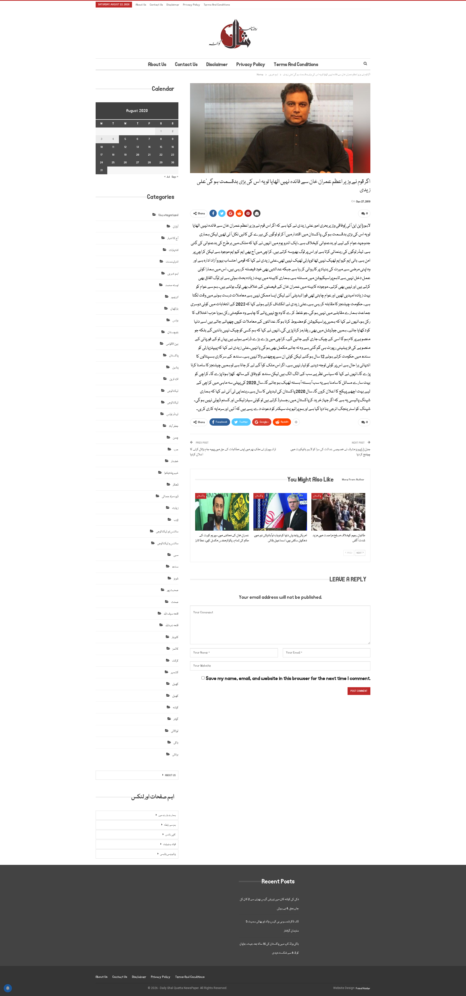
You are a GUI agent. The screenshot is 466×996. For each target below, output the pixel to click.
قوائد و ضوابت (169, 844)
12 (125, 147)
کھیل (175, 684)
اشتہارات (173, 250)
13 (137, 147)
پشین (175, 367)
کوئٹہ (175, 707)
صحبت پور (172, 590)
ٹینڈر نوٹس (172, 414)
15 (161, 147)
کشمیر (174, 672)
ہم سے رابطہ (170, 825)
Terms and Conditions (217, 5)
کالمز (175, 649)
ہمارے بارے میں (167, 815)
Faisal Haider (363, 988)
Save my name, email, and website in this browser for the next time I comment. (288, 678)
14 (149, 147)
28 (149, 162)
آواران (175, 226)
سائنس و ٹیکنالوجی (167, 543)
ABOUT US (170, 775)
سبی (176, 555)
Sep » (175, 177)
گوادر (176, 719)
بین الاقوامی (172, 344)
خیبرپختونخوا (171, 473)
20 (137, 155)
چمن (175, 438)
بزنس (175, 320)
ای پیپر (174, 297)
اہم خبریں (172, 273)
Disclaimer (172, 5)
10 (101, 147)
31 (101, 170)
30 (172, 162)
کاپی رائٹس (170, 835)
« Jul (167, 177)
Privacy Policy (191, 5)
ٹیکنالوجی (172, 391)
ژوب (176, 520)
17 (101, 155)
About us (141, 5)
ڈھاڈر (175, 485)
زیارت (175, 508)
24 (101, 162)
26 (125, 162)
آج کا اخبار (172, 238)
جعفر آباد (173, 426)
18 (113, 155)
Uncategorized (168, 215)
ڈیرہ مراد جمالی (170, 496)
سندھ (175, 567)
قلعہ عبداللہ (172, 625)
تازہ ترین (173, 379)
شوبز (176, 578)
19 (125, 155)
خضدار (174, 461)
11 (113, 147)
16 (172, 147)
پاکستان (201, 496)
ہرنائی (175, 754)
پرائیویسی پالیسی (168, 854)
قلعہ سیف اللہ (171, 614)
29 (160, 162)
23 (172, 155)
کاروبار (175, 637)
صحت (174, 602)
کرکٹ (175, 661)
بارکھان (174, 309)
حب (176, 449)
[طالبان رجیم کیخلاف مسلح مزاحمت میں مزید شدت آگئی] (338, 512)
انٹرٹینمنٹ (172, 262)
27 (137, 162)
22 (160, 155)
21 (149, 155)
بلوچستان (172, 332)
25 (113, 162)
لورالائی (174, 731)
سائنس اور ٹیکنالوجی (167, 531)
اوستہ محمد (171, 285)
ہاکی (176, 743)
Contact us (156, 5)
